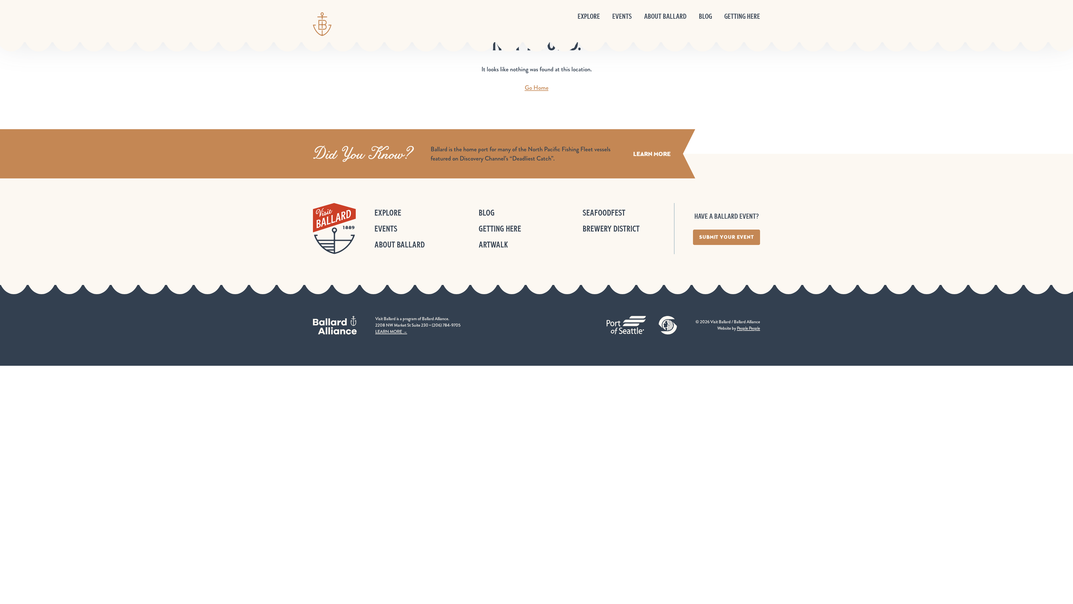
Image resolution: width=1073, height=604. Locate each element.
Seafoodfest (604, 213)
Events (622, 16)
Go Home (537, 87)
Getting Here (742, 16)
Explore (589, 16)
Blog (705, 16)
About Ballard (665, 16)
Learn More (652, 154)
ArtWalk (493, 244)
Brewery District (611, 228)
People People (748, 328)
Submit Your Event (726, 237)
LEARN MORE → (391, 332)
